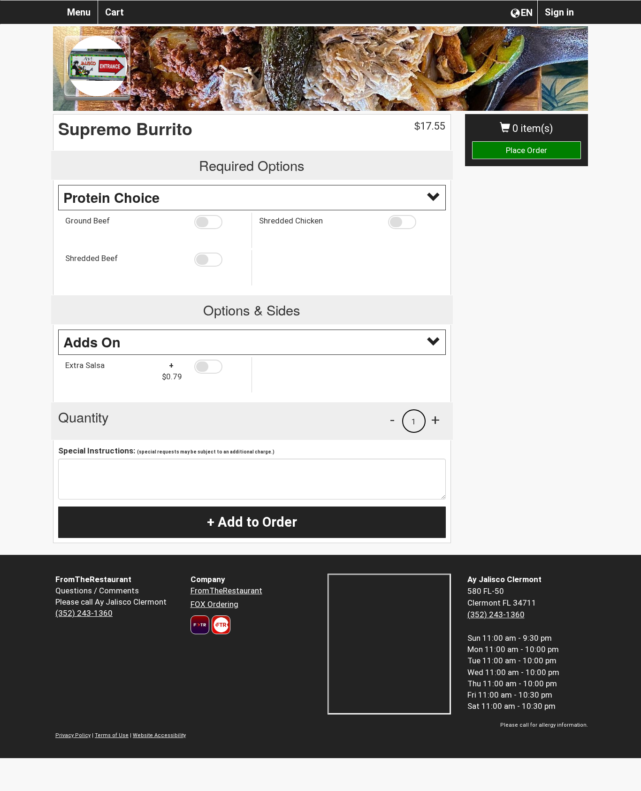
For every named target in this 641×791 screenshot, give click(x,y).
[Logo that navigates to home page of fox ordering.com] (219, 624)
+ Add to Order (252, 522)
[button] (219, 222)
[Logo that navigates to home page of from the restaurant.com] (200, 624)
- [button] (392, 420)
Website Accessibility (159, 735)
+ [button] (435, 420)
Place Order (526, 150)
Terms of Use (112, 735)
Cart (114, 12)
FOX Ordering (214, 604)
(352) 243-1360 (84, 613)
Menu (79, 12)
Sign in (559, 12)
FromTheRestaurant (226, 590)
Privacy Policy (73, 735)
